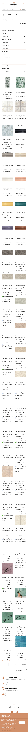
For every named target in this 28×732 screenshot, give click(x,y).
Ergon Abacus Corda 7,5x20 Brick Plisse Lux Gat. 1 (20, 165)
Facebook (12, 712)
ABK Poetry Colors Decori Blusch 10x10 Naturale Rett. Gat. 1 (7, 579)
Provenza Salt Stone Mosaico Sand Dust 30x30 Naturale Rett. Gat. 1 (7, 506)
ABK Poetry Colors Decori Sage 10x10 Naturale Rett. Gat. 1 (7, 628)
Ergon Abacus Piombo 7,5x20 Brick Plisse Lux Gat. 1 (7, 165)
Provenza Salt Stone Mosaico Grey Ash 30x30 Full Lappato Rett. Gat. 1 (20, 433)
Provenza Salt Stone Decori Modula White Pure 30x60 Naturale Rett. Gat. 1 (20, 384)
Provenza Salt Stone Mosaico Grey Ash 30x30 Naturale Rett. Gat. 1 (7, 433)
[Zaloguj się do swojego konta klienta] (23, 3)
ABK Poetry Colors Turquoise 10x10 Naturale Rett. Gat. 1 (7, 652)
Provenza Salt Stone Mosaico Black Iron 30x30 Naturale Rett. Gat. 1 (7, 409)
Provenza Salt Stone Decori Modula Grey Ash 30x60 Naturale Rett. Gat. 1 (20, 287)
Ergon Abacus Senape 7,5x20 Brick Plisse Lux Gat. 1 (7, 214)
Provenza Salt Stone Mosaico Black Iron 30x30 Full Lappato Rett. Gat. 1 (20, 409)
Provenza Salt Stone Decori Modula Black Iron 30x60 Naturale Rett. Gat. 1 (20, 263)
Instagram (17, 712)
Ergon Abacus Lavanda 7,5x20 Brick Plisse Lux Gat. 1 (7, 238)
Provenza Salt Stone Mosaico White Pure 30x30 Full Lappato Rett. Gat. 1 (20, 530)
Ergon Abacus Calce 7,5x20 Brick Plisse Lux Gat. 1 (7, 190)
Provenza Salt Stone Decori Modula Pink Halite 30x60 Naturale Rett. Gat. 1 (20, 336)
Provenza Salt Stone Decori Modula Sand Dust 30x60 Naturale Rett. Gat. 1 (20, 360)
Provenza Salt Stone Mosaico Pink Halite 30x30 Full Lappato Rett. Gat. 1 (20, 482)
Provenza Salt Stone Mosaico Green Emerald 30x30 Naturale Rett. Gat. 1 (7, 457)
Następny (23, 664)
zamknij (22, 722)
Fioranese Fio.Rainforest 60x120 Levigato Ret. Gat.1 (20, 92)
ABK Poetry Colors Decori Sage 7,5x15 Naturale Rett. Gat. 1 (20, 628)
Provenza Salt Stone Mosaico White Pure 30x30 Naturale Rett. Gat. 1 (7, 530)
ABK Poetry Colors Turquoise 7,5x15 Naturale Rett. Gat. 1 (20, 652)
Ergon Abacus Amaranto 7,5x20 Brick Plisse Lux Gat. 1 (20, 238)
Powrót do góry (20, 670)
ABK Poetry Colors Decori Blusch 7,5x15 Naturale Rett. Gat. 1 (20, 579)
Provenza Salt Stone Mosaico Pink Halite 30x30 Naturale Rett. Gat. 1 (7, 482)
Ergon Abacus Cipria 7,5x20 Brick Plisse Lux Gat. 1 (20, 190)
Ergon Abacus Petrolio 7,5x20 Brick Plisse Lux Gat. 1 (20, 214)
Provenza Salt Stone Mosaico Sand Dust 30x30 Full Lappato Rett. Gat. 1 (20, 506)
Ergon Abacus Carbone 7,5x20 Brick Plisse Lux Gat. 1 (20, 141)
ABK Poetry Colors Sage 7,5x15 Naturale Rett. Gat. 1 (20, 603)
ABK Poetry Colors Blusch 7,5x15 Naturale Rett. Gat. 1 (20, 555)
